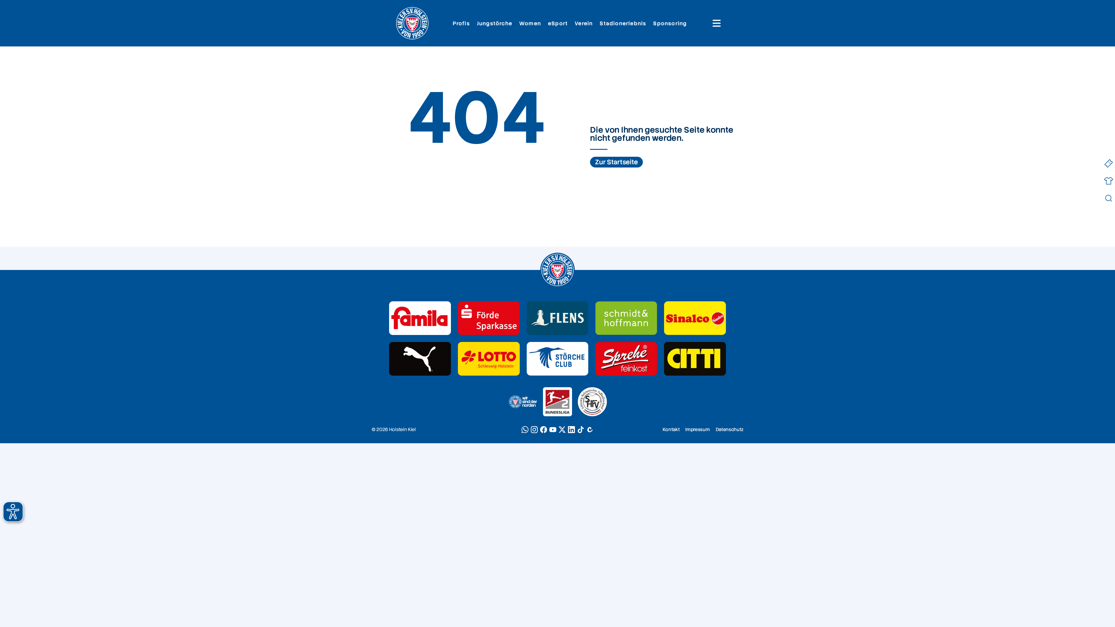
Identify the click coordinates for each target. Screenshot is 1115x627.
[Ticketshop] (1108, 163)
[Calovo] (590, 429)
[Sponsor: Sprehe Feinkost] (626, 359)
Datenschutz (729, 429)
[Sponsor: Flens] (558, 318)
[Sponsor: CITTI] (695, 359)
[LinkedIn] (571, 429)
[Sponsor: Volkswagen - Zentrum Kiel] (626, 318)
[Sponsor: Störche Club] (558, 359)
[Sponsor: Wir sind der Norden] (522, 401)
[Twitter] (562, 429)
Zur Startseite (616, 162)
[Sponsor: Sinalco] (695, 318)
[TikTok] (580, 429)
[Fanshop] (1108, 180)
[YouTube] (552, 429)
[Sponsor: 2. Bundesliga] (557, 401)
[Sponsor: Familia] (420, 318)
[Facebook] (543, 429)
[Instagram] (534, 429)
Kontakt (671, 429)
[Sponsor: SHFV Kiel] (592, 401)
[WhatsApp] (524, 429)
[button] (13, 512)
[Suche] (1108, 198)
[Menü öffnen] (717, 23)
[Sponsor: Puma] (420, 359)
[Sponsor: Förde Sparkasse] (489, 318)
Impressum (697, 429)
